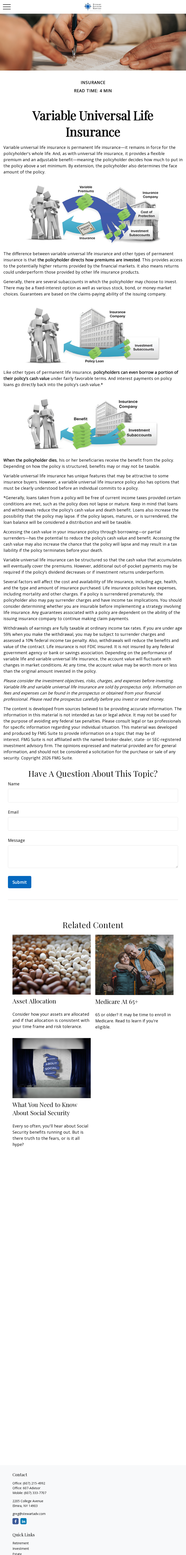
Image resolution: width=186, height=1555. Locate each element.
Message (16, 840)
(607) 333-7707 (35, 1493)
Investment (20, 1548)
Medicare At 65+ (116, 1001)
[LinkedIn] (23, 1521)
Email (13, 812)
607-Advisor (31, 1488)
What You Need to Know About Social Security (44, 1108)
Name (14, 783)
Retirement (20, 1543)
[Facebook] (15, 1521)
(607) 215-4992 (34, 1483)
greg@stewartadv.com (29, 1514)
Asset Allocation (34, 1001)
